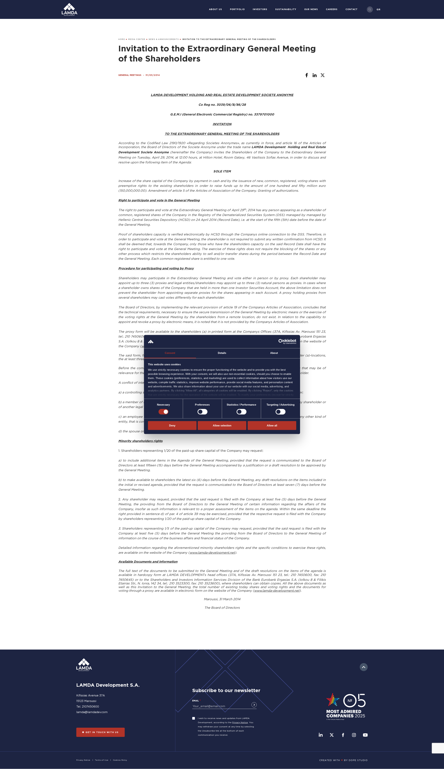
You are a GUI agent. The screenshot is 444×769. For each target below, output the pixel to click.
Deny (172, 425)
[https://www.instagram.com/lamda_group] (354, 735)
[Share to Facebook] (307, 75)
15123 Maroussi (86, 701)
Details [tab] (222, 353)
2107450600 (90, 706)
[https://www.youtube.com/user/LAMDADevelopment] (365, 735)
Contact (351, 9)
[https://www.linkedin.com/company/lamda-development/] (321, 735)
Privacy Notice (240, 722)
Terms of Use (101, 760)
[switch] (202, 411)
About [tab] (274, 353)
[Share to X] (322, 75)
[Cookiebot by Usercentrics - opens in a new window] (281, 341)
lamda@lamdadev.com (92, 712)
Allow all (272, 425)
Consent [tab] (170, 353)
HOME (121, 39)
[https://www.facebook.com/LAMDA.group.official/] (343, 735)
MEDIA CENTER (136, 39)
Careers (332, 9)
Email (195, 701)
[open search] (370, 9)
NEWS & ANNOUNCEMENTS (164, 39)
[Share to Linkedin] (314, 75)
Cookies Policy (120, 760)
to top (364, 667)
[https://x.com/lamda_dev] (332, 735)
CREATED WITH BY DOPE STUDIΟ (343, 760)
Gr (379, 9)
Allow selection (222, 425)
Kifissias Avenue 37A (90, 695)
